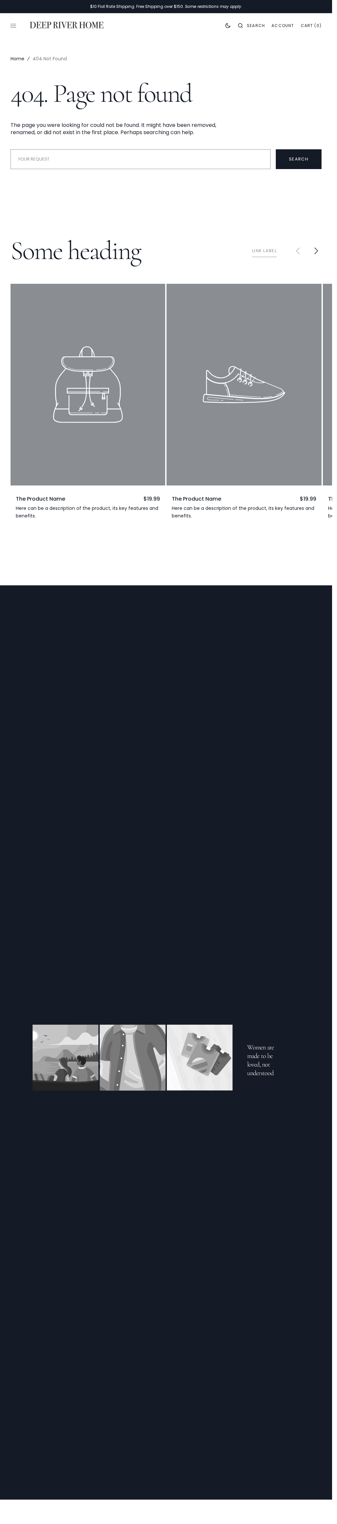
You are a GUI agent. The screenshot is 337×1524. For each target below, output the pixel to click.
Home (17, 58)
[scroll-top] (317, 1509)
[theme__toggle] (227, 25)
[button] (251, 25)
